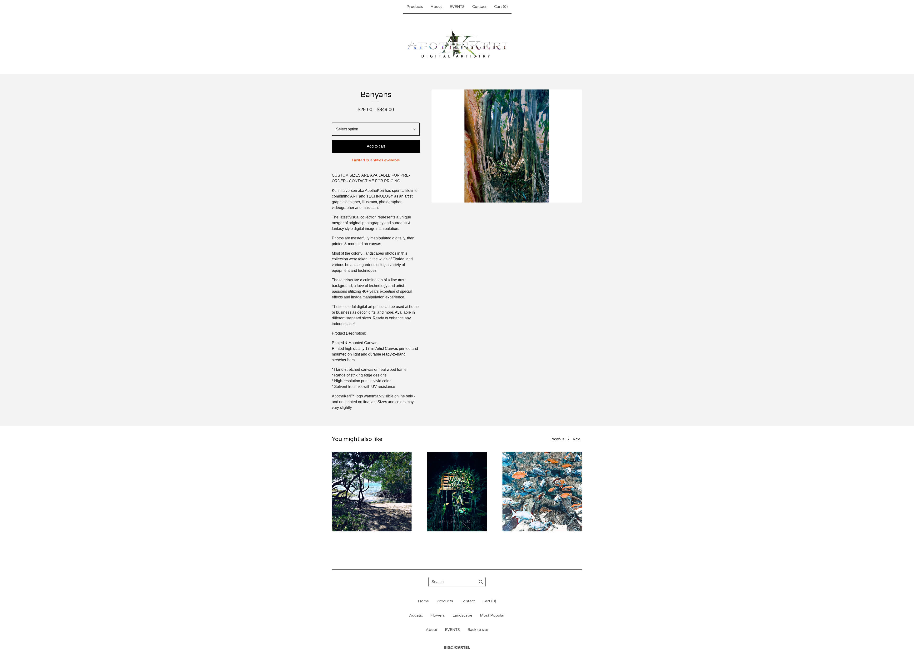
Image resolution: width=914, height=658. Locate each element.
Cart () (501, 6)
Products (415, 6)
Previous (557, 439)
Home (423, 601)
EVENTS (457, 6)
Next (576, 439)
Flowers (437, 615)
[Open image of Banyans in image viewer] (507, 146)
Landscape (462, 615)
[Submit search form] (481, 582)
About (436, 6)
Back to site (477, 629)
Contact (479, 6)
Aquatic (416, 615)
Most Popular (492, 615)
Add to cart (376, 146)
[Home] (456, 43)
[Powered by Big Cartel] (457, 647)
